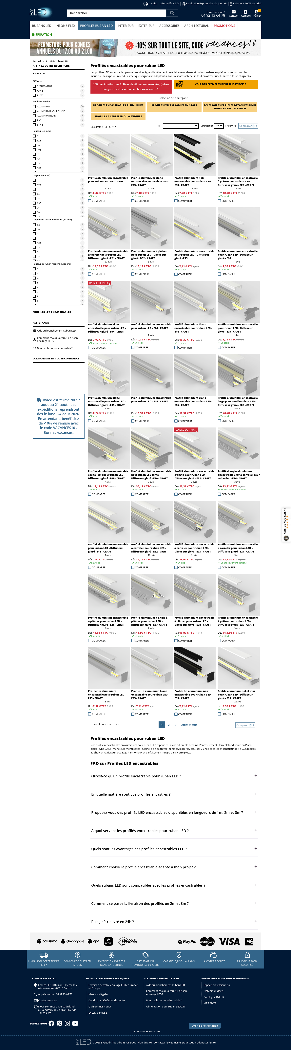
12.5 (39, 242)
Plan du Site (145, 1042)
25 (38, 198)
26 (38, 207)
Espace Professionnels (217, 985)
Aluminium (43, 106)
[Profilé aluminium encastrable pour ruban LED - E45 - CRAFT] (152, 375)
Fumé (40, 95)
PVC (39, 120)
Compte (246, 15)
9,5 (38, 224)
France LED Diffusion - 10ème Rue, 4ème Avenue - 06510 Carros (58, 986)
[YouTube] (75, 1024)
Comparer (99, 201)
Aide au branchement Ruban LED (165, 985)
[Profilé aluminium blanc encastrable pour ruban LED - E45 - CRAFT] (195, 375)
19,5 (39, 184)
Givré (40, 90)
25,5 (39, 203)
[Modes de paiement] (199, 939)
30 (38, 212)
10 (38, 145)
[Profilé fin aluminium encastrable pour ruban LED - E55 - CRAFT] (109, 668)
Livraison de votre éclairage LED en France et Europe (113, 986)
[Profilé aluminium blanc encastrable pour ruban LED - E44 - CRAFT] (195, 302)
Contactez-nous (47, 1000)
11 (38, 180)
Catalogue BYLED (214, 997)
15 (38, 256)
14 (38, 251)
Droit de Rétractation (205, 1025)
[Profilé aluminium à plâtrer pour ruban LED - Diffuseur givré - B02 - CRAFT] (152, 228)
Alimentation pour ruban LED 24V (165, 1006)
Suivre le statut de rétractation (145, 1031)
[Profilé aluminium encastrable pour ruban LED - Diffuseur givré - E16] (239, 228)
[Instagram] (67, 1024)
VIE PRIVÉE (210, 1003)
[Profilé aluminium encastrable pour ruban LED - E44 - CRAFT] (152, 302)
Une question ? (213, 13)
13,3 (39, 163)
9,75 (39, 140)
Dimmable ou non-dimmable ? (164, 1000)
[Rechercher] (172, 13)
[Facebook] (51, 1024)
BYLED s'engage (97, 1012)
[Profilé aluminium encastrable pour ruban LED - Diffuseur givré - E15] (195, 228)
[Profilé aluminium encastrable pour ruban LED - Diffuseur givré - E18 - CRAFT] (109, 522)
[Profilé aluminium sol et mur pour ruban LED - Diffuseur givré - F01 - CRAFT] (239, 668)
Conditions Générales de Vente (106, 1000)
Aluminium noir (46, 115)
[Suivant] (175, 724)
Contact (233, 15)
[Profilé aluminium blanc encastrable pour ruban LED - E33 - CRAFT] (152, 155)
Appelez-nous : (55, 994)
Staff (40, 124)
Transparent (44, 86)
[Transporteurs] (86, 941)
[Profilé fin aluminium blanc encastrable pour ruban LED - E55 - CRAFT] (152, 668)
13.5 (39, 167)
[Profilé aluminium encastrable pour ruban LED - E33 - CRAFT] (109, 155)
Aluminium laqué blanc (51, 111)
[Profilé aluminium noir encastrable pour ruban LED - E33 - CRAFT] (195, 155)
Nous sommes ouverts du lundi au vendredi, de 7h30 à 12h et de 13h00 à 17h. (57, 1010)
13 (38, 158)
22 (38, 189)
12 (38, 154)
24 (38, 193)
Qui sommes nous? (99, 1006)
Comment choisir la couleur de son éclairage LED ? (166, 992)
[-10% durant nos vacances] (145, 48)
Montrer (207, 126)
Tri (159, 126)
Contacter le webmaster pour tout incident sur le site (185, 1042)
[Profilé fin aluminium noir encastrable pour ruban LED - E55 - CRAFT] (195, 668)
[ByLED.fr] (42, 13)
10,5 (39, 149)
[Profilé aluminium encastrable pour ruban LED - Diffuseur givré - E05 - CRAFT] (239, 302)
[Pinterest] (59, 1024)
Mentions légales (98, 994)
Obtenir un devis (213, 991)
